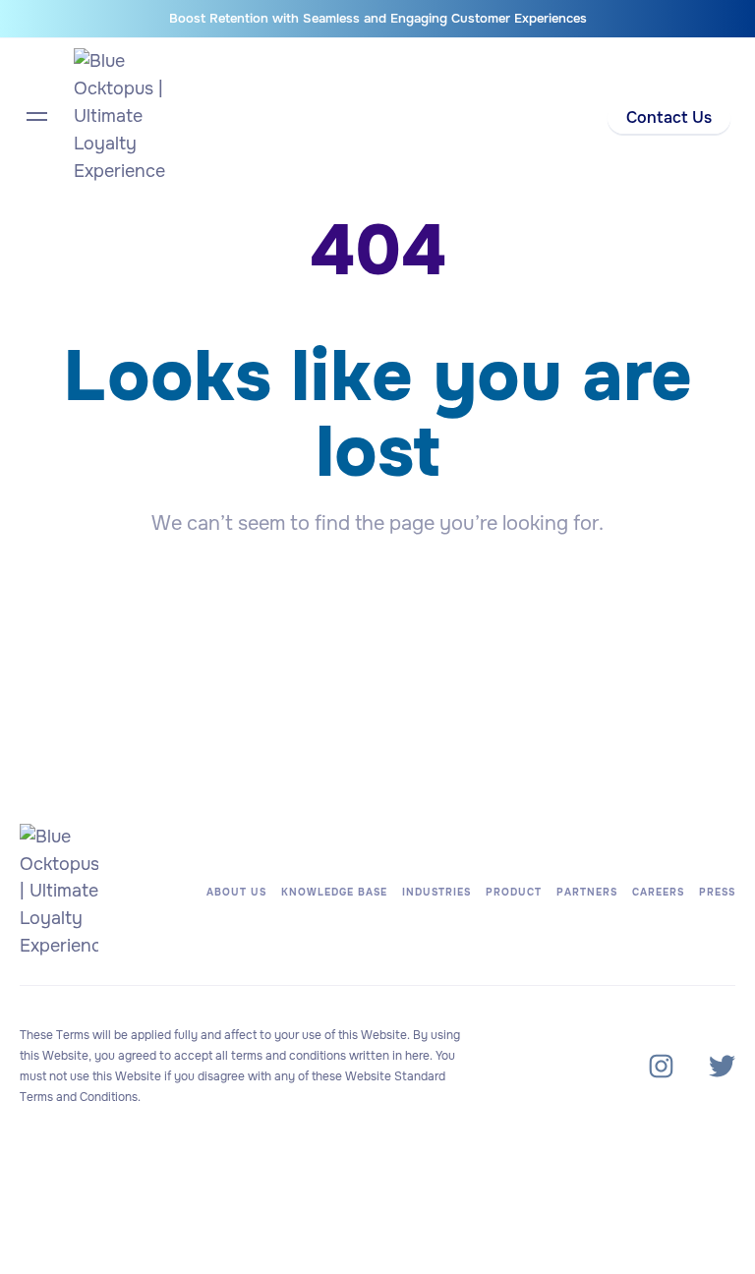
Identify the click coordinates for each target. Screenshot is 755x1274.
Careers (658, 892)
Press (717, 892)
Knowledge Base (334, 892)
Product (514, 892)
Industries (436, 892)
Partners (586, 892)
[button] (669, 118)
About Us (236, 892)
